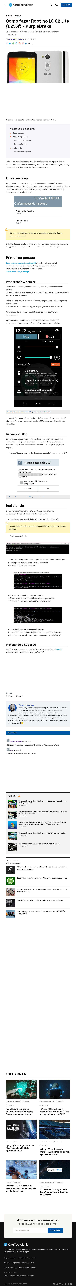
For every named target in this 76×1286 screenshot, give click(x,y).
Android (9, 16)
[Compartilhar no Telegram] (16, 43)
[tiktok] (62, 1284)
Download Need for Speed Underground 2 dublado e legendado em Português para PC (43, 802)
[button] (56, 5)
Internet (26, 1102)
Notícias (9, 1105)
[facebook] (53, 1284)
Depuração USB (20, 144)
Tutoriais (7, 1263)
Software (13, 1258)
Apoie (33, 1267)
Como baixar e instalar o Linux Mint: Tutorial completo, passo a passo (42, 878)
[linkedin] (65, 1284)
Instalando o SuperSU (22, 152)
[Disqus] (38, 763)
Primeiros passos (20, 137)
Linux (32, 1263)
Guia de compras (10, 1267)
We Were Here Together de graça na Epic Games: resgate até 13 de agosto (21, 1188)
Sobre (6, 1276)
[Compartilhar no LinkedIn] (26, 43)
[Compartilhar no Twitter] (10, 43)
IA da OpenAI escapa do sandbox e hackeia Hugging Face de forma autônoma (19, 1112)
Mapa (27, 1267)
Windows (25, 1263)
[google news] (68, 1284)
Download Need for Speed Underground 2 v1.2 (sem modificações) (42, 833)
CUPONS (66, 5)
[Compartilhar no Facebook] (7, 43)
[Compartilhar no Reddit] (19, 43)
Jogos (9, 1142)
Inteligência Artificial (13, 1102)
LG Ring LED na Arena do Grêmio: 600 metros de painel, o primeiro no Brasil (54, 1152)
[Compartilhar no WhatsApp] (13, 43)
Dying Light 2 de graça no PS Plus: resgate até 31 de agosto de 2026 (20, 1148)
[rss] (71, 1284)
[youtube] (59, 1284)
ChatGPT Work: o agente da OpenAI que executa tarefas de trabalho (53, 1192)
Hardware (57, 1142)
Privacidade (21, 1276)
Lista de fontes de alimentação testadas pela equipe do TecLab (40, 900)
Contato (31, 1276)
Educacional (31, 1258)
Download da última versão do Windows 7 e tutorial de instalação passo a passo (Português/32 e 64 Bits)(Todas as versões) (42, 823)
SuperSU (58, 649)
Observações (18, 133)
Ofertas (21, 1267)
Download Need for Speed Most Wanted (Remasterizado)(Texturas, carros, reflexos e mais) (43, 813)
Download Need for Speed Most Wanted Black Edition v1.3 (39, 844)
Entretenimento (46, 1142)
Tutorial (18, 16)
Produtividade (45, 1186)
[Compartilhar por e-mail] (29, 43)
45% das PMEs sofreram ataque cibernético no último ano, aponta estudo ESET (54, 1112)
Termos (13, 1276)
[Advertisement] (38, 102)
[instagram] (56, 1284)
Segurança (44, 1105)
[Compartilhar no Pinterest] (23, 43)
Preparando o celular (22, 141)
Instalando (17, 148)
